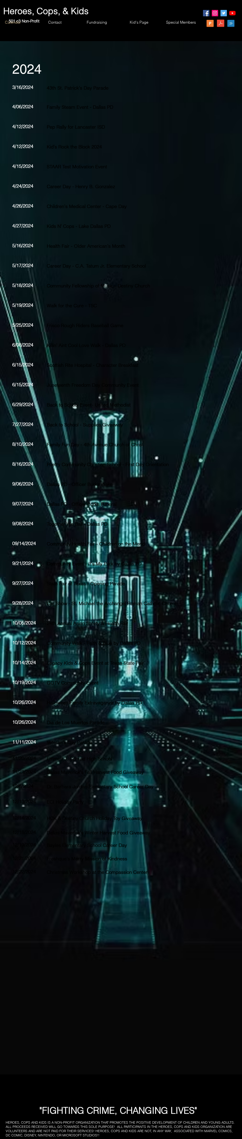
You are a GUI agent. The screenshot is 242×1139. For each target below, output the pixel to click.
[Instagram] (215, 13)
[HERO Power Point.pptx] (210, 23)
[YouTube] (232, 13)
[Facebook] (206, 13)
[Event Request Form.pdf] (231, 23)
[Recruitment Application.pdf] (220, 24)
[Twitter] (223, 13)
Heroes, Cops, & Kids (46, 11)
